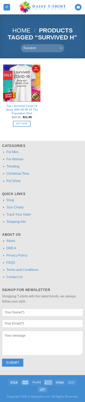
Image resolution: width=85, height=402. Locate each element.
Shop (10, 200)
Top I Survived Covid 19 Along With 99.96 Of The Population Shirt (22, 109)
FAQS (10, 262)
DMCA (11, 248)
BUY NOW (21, 123)
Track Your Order (18, 214)
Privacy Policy (16, 255)
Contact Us (14, 277)
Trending (12, 166)
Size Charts (15, 207)
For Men (12, 152)
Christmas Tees (17, 173)
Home (21, 30)
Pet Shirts (13, 181)
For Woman (15, 159)
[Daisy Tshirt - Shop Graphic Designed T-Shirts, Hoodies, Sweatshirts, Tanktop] (43, 7)
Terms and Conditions (22, 269)
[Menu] (7, 7)
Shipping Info (16, 221)
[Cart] (78, 7)
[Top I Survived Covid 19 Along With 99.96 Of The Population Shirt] (21, 83)
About (10, 241)
